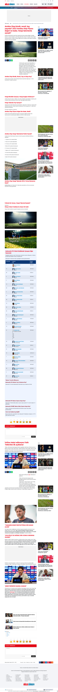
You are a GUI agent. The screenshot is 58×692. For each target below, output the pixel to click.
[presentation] (6, 7)
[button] (31, 60)
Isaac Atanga (17, 352)
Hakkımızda (28, 662)
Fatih (29, 474)
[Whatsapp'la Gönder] (12, 60)
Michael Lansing (17, 268)
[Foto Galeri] (52, 0)
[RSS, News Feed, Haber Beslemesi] (52, 662)
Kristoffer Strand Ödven (19, 341)
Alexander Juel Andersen (19, 287)
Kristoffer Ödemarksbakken (19, 360)
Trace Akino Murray (18, 318)
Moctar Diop (16, 376)
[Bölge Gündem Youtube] (48, 0)
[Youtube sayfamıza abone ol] (44, 662)
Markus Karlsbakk (17, 349)
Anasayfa (7, 23)
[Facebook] (6, 60)
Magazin (35, 4)
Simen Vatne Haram (18, 295)
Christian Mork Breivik (18, 310)
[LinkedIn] (10, 60)
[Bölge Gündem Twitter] (41, 0)
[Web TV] (50, 0)
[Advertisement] (11, 68)
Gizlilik (34, 662)
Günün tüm (50, 7)
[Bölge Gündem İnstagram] (46, 0)
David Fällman (17, 280)
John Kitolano (17, 303)
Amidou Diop (16, 330)
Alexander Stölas (17, 307)
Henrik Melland (17, 345)
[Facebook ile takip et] (40, 662)
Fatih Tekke (8, 632)
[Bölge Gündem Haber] (10, 4)
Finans (18, 4)
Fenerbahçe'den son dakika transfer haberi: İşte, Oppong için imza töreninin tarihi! (26, 8)
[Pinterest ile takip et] (50, 662)
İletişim (31, 662)
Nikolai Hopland (17, 276)
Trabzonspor (12, 592)
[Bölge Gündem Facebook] (44, 0)
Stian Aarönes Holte (18, 299)
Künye (25, 662)
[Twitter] (8, 60)
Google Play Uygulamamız (32, 689)
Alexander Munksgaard (18, 314)
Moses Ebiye (16, 364)
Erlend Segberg (17, 322)
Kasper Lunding (17, 356)
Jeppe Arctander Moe (18, 291)
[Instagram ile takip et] (48, 662)
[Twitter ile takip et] (42, 662)
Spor (10, 23)
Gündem (31, 4)
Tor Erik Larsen (17, 272)
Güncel (21, 4)
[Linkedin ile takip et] (46, 662)
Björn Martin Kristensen (19, 368)
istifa (7, 633)
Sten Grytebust (17, 264)
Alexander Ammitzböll (18, 372)
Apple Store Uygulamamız (49, 689)
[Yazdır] (29, 60)
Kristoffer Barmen (17, 326)
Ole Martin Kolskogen (18, 284)
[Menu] (43, 4)
